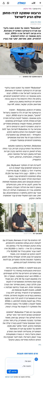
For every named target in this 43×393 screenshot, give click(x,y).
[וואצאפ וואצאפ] (8, 3)
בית (40, 345)
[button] (33, 3)
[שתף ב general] (4, 3)
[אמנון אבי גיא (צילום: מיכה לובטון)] (21, 219)
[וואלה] (21, 3)
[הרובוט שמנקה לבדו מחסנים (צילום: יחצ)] (21, 61)
